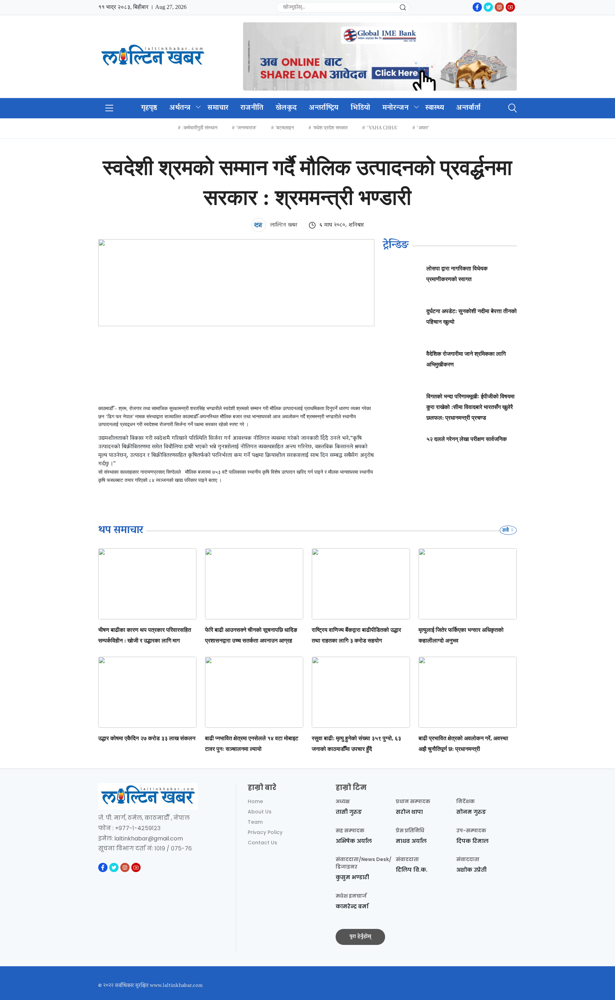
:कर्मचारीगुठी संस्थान (199, 127)
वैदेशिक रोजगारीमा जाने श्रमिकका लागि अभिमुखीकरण (466, 359)
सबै (506, 530)
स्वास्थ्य (435, 108)
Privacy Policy (265, 832)
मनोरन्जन (395, 108)
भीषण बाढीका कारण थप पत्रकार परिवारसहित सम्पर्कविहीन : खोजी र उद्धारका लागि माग (144, 635)
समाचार (217, 108)
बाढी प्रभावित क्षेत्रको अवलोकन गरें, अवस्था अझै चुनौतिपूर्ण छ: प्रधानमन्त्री (463, 743)
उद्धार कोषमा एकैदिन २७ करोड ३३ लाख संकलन (146, 738)
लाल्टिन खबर (282, 225)
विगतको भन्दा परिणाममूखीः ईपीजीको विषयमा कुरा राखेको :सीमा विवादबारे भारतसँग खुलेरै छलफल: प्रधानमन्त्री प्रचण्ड (470, 407)
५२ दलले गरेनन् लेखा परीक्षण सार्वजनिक (466, 439)
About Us (260, 811)
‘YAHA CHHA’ (382, 127)
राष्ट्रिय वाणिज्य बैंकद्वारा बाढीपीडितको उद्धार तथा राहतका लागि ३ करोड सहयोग (356, 635)
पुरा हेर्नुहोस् (360, 937)
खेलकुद (286, 108)
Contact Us (262, 842)
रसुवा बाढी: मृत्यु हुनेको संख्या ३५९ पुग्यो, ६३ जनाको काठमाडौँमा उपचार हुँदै (356, 743)
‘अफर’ (423, 127)
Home (255, 801)
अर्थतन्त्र (180, 108)
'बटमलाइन (284, 127)
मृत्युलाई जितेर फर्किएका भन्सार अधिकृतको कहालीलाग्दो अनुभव (461, 635)
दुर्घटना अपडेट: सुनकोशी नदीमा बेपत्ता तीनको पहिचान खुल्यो (471, 316)
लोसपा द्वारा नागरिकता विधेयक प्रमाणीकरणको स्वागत (457, 273)
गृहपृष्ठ (149, 108)
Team (255, 822)
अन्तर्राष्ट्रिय (323, 108)
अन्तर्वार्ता (468, 108)
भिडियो (360, 108)
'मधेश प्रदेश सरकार (330, 127)
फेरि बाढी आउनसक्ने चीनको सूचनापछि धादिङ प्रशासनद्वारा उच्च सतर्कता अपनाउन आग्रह (251, 635)
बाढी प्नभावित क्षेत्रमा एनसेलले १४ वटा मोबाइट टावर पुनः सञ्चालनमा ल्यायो (251, 743)
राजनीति (252, 108)
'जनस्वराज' (246, 127)
